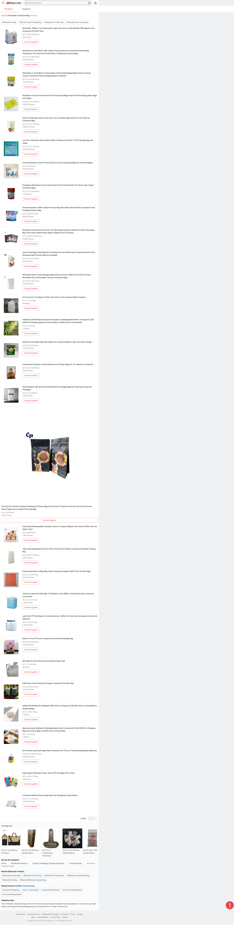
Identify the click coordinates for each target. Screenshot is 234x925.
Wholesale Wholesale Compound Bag (33, 880)
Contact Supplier (31, 42)
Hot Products (20, 914)
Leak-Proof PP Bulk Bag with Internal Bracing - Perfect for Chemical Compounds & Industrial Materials (59, 617)
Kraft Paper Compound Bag (72, 890)
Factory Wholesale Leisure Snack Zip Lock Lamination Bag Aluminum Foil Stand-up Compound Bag (56, 119)
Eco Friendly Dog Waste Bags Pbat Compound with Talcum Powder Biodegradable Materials (59, 750)
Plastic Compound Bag (30, 890)
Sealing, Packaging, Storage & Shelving (48, 863)
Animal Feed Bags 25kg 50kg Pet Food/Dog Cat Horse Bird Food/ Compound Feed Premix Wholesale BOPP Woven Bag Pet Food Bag (58, 253)
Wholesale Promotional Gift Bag (78, 875)
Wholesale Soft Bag (9, 22)
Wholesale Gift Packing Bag (54, 875)
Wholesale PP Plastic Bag (32, 875)
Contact (65, 917)
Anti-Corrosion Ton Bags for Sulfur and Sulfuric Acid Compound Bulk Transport (54, 297)
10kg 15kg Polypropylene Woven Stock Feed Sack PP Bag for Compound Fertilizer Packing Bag (59, 550)
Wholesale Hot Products (50, 914)
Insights (80, 914)
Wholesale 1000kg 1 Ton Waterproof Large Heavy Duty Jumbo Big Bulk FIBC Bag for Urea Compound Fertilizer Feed (58, 29)
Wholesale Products (19, 863)
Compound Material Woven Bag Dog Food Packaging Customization (50, 795)
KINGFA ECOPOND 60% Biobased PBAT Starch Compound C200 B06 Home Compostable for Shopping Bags (59, 707)
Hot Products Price (33, 914)
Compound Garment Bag (50, 890)
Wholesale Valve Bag (9, 880)
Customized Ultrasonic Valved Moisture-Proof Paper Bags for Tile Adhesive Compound (57, 364)
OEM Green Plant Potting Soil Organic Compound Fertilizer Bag (48, 683)
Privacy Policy (55, 917)
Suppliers (26, 9)
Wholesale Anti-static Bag (11, 875)
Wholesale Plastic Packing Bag (77, 22)
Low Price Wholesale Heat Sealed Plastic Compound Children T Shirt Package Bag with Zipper (57, 141)
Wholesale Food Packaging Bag (30, 22)
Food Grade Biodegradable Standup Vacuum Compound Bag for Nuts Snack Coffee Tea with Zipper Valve (59, 527)
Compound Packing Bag (10, 890)
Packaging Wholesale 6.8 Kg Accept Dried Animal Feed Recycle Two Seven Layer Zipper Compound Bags (58, 186)
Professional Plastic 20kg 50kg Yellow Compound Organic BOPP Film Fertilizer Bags (56, 571)
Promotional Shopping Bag (11, 894)
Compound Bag (75, 863)
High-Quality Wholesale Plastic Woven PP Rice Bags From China (48, 773)
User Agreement (43, 917)
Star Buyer (64, 914)
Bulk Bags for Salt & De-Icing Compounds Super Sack (43, 661)
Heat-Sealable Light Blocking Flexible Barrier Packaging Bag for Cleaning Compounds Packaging (57, 388)
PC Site (72, 914)
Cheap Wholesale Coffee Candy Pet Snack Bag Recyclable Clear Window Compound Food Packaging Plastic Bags (58, 208)
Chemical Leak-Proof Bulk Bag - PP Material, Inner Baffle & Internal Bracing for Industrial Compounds (58, 595)
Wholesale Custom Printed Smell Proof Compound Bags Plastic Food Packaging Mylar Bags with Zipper (59, 96)
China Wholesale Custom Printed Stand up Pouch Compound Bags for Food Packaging (57, 162)
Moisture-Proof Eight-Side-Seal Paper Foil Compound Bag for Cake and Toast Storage (57, 342)
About (33, 917)
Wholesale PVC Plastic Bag (54, 22)
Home (3, 863)
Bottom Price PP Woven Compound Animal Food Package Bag (47, 638)
